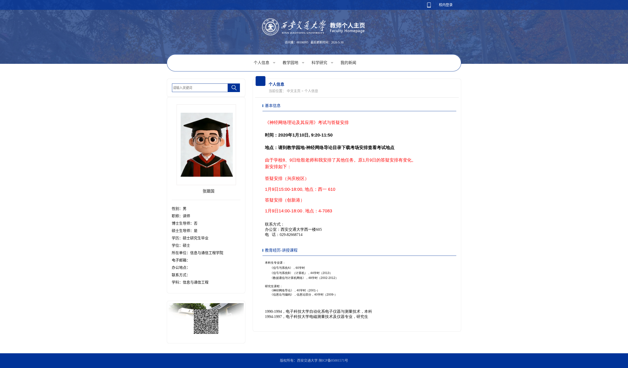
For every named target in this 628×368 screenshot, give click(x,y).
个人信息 (262, 63)
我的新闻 (348, 63)
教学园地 (291, 63)
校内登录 (446, 5)
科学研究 (320, 63)
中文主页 (294, 91)
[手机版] (429, 6)
